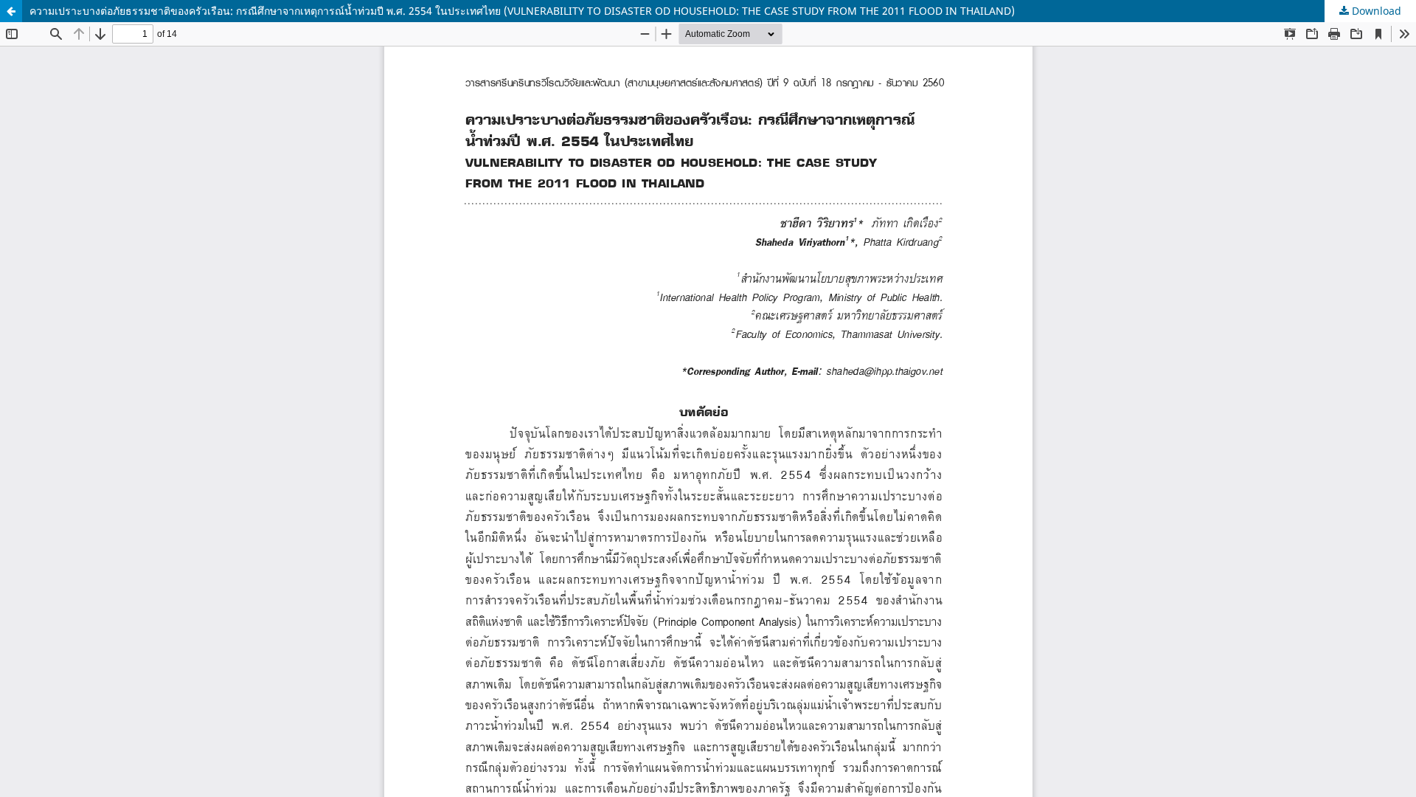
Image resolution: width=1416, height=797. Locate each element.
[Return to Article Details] (11, 11)
